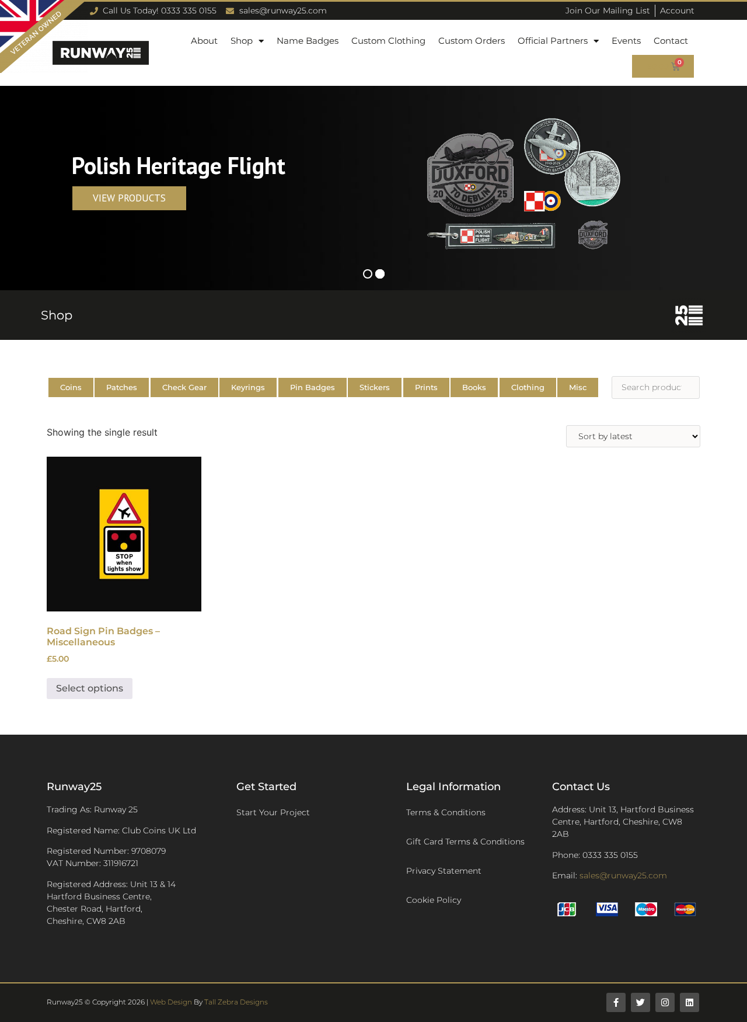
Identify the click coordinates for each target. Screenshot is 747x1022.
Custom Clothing (388, 40)
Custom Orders (471, 40)
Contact (671, 40)
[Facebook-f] (616, 1002)
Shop (242, 40)
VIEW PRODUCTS (129, 198)
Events (626, 40)
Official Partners (553, 40)
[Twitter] (640, 1002)
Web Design (171, 1001)
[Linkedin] (689, 1002)
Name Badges (307, 40)
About (204, 40)
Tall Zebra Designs (236, 1001)
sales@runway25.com (623, 875)
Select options (89, 688)
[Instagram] (665, 1002)
